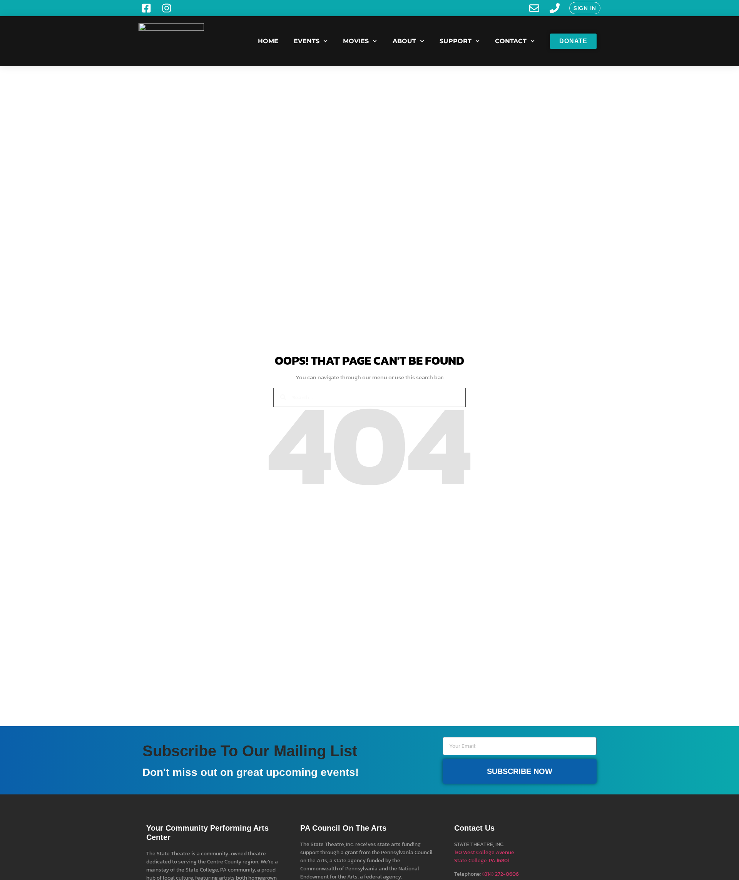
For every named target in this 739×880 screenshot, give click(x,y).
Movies (356, 41)
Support (455, 41)
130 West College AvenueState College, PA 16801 (484, 856)
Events (306, 41)
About (404, 41)
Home (268, 41)
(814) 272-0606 (500, 874)
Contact (511, 41)
